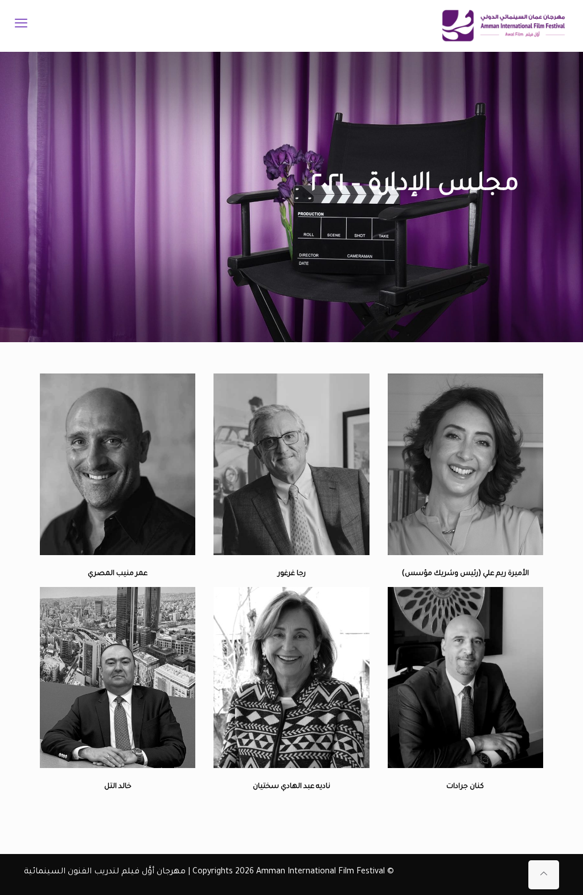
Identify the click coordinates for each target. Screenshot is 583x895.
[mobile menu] (21, 25)
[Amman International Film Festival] (503, 25)
